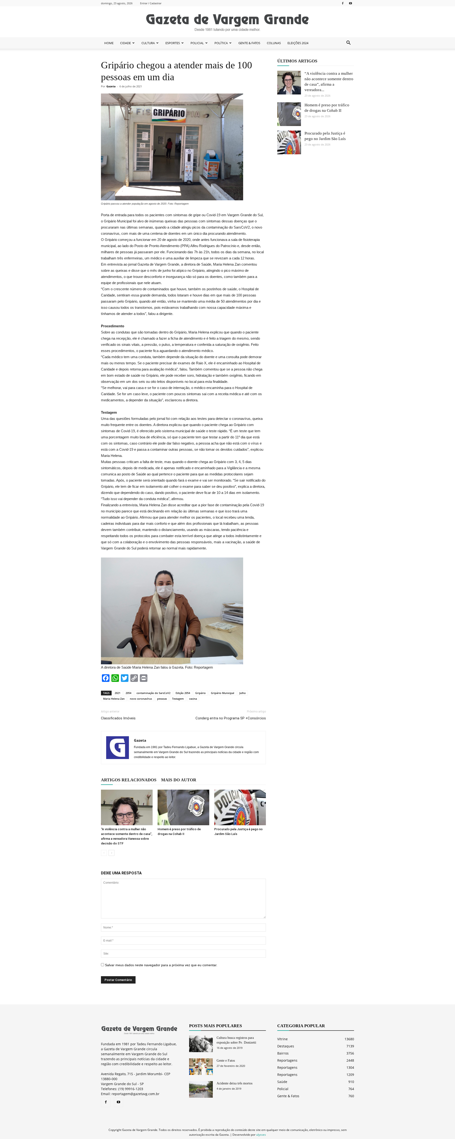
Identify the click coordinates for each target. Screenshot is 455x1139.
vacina (193, 698)
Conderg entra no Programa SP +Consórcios (231, 718)
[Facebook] (342, 3)
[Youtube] (350, 3)
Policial (282, 1089)
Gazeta (111, 86)
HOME (109, 43)
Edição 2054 (183, 693)
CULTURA (148, 43)
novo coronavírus (141, 698)
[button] (348, 43)
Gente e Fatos (226, 1060)
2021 (117, 693)
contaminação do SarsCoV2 (153, 693)
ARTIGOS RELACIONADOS (128, 780)
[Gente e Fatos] (201, 1066)
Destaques (285, 1046)
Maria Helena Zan (114, 698)
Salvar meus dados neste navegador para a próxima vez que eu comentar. (161, 965)
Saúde (282, 1081)
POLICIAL (197, 43)
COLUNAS (274, 43)
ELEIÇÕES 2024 (297, 43)
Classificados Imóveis (118, 718)
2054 (128, 693)
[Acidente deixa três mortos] (201, 1089)
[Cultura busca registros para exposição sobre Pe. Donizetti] (201, 1044)
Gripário (200, 693)
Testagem (178, 698)
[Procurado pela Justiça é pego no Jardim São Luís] (240, 807)
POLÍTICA (221, 43)
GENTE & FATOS (249, 43)
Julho (242, 693)
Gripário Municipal (222, 693)
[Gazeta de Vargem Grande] (227, 22)
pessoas (162, 698)
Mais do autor (178, 780)
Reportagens (287, 1060)
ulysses (261, 1135)
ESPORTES (172, 43)
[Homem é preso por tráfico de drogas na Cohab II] (183, 807)
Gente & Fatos (288, 1096)
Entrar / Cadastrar (150, 3)
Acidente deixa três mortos (234, 1083)
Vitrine (282, 1039)
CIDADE (125, 43)
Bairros (283, 1053)
